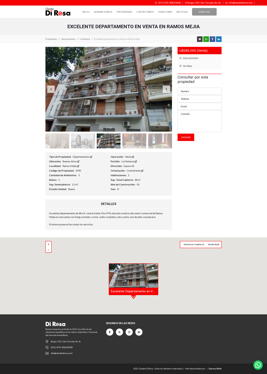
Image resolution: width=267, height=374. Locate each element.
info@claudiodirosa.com (241, 3)
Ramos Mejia (69, 165)
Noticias (182, 11)
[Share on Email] (200, 39)
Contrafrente (134, 170)
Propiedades (124, 11)
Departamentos (81, 156)
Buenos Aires (70, 161)
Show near (213, 244)
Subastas (204, 11)
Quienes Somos (103, 11)
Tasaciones (165, 11)
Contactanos (145, 11)
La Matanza (127, 161)
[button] (166, 89)
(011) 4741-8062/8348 (169, 3)
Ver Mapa (187, 66)
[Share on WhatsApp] (206, 39)
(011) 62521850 (190, 58)
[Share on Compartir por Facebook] (212, 39)
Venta (128, 156)
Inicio (86, 11)
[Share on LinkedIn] (219, 39)
